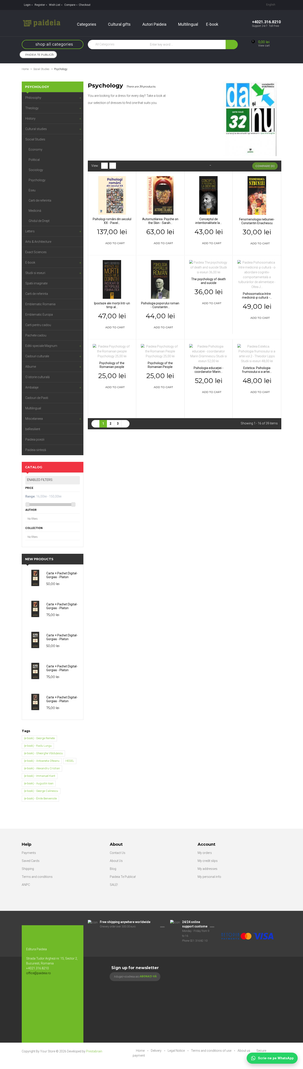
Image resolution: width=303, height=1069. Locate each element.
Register (40, 4)
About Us (116, 861)
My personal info (209, 877)
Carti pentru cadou (38, 325)
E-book (30, 262)
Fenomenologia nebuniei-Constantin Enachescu (257, 221)
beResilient (32, 429)
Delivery (156, 1050)
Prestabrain (94, 1051)
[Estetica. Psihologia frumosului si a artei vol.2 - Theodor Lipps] (256, 353)
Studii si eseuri (35, 273)
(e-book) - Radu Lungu (38, 745)
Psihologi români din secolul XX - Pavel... (112, 221)
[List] (112, 165)
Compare (69, 4)
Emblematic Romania (40, 304)
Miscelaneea (34, 418)
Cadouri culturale (37, 356)
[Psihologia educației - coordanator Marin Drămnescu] (208, 353)
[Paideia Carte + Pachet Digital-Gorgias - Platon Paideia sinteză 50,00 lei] (36, 578)
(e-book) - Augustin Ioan (38, 783)
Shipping (28, 869)
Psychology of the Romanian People (160, 365)
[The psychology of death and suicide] (208, 267)
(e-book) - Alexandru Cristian (42, 768)
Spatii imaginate (36, 283)
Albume (30, 366)
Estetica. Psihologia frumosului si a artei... (257, 369)
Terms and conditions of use (211, 1050)
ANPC (26, 884)
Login (27, 4)
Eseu (32, 190)
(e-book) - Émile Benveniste (40, 798)
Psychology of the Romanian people (111, 365)
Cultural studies (36, 129)
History (30, 118)
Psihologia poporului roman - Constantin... (160, 305)
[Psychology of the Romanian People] (160, 351)
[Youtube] (40, 987)
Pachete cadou (35, 335)
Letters (30, 231)
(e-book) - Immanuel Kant (39, 775)
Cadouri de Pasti (36, 398)
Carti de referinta (40, 200)
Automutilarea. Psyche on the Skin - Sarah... (160, 221)
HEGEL (69, 760)
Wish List (54, 4)
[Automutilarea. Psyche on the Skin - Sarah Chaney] (160, 195)
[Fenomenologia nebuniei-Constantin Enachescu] (256, 195)
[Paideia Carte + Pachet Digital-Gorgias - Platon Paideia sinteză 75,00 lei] (36, 609)
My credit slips (208, 861)
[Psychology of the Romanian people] (112, 351)
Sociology (36, 170)
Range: (30, 496)
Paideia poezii (34, 439)
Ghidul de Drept (39, 221)
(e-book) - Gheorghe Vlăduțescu (43, 753)
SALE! (114, 884)
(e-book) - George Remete (39, 738)
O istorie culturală (37, 377)
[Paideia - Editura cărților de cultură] (41, 23)
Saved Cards (30, 861)
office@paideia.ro (38, 973)
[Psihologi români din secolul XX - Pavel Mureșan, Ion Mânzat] (112, 195)
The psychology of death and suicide (208, 281)
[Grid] (104, 165)
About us (244, 1050)
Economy (35, 149)
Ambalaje (31, 387)
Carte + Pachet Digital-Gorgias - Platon (62, 575)
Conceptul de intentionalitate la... (208, 221)
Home (25, 69)
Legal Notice (176, 1050)
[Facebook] (31, 987)
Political (34, 159)
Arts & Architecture (38, 241)
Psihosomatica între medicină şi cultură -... (257, 295)
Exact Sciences (36, 252)
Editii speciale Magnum (41, 346)
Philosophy (33, 97)
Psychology (37, 180)
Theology (32, 108)
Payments (29, 853)
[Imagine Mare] (247, 922)
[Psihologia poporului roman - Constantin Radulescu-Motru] (160, 279)
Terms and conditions (37, 877)
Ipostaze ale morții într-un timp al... (112, 305)
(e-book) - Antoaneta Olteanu (41, 760)
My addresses (207, 869)
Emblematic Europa (39, 314)
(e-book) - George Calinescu (41, 791)
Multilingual (33, 408)
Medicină (35, 210)
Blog (113, 869)
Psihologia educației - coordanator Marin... (208, 369)
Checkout (85, 4)
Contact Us (117, 853)
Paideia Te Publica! (123, 877)
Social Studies (35, 139)
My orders (205, 853)
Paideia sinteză (35, 450)
